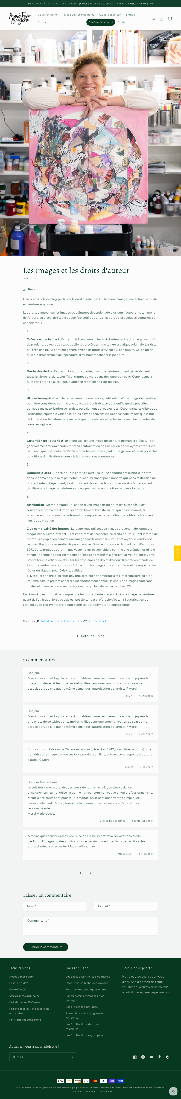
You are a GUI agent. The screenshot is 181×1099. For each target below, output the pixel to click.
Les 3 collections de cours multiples (83, 1027)
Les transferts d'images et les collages (85, 998)
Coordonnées (106, 1091)
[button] (49, 15)
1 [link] (80, 873)
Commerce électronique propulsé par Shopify (73, 1087)
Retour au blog (93, 636)
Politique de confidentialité (150, 1087)
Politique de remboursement (116, 1087)
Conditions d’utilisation (83, 1091)
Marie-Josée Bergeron (37, 1087)
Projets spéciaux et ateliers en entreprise (29, 1011)
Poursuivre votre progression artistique (85, 1016)
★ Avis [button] (177, 553)
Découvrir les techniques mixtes (87, 983)
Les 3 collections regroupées (84, 1035)
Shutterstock (97, 621)
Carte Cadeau (18, 989)
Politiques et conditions (25, 1019)
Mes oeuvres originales (24, 995)
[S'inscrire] (72, 1056)
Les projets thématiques (82, 1006)
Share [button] (31, 289)
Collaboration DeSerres (24, 1002)
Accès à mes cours (21, 976)
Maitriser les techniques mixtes (86, 989)
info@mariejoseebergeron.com (147, 992)
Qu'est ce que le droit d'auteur (61, 621)
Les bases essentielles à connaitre (88, 976)
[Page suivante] (101, 873)
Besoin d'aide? (18, 983)
